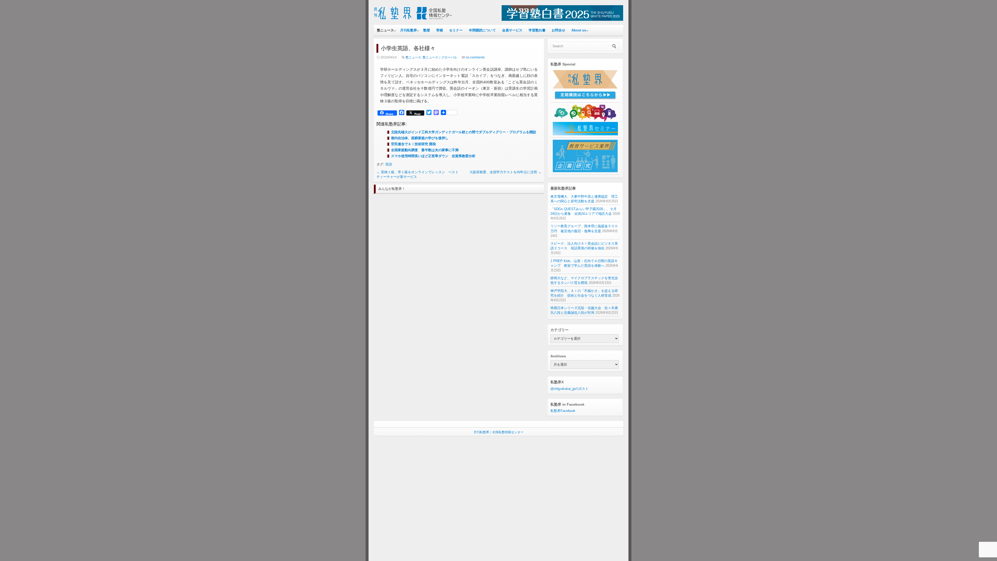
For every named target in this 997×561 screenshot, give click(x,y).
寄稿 (439, 30)
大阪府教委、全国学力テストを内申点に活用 (505, 172)
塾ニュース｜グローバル (440, 57)
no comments (475, 57)
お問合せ (558, 30)
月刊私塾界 (408, 30)
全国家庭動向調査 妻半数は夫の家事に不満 (425, 150)
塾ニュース (385, 30)
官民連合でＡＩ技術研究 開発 (413, 144)
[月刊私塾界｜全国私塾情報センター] (413, 20)
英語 (388, 164)
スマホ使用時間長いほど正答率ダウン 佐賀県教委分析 (433, 156)
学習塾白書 (537, 30)
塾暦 (426, 30)
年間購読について (482, 30)
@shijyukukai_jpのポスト (569, 389)
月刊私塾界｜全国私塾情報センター (498, 432)
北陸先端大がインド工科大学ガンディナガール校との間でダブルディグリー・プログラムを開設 (463, 132)
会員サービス (512, 30)
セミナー (456, 30)
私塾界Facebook (562, 411)
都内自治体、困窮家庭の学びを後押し (419, 138)
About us (578, 30)
